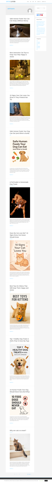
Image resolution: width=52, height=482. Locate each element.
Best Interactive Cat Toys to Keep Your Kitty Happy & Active (19, 55)
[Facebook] (37, 15)
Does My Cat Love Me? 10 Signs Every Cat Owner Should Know (19, 235)
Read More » (11, 45)
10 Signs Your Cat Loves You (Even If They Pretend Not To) (20, 97)
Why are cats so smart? (18, 430)
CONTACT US (44, 1)
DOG (33, 1)
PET (35, 1)
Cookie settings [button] (41, 480)
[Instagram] (40, 15)
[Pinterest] (42, 15)
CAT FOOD (38, 43)
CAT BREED (38, 42)
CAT (30, 1)
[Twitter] (39, 15)
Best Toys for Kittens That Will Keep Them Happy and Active (19, 288)
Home (28, 1)
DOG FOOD (38, 47)
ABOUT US (39, 1)
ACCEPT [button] (46, 480)
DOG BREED (38, 46)
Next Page (29, 474)
